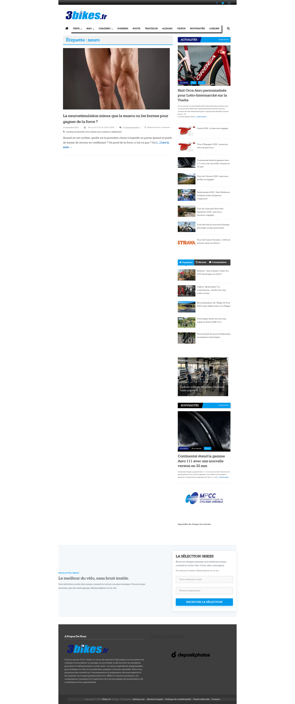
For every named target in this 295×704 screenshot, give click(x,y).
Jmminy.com (139, 699)
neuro (99, 132)
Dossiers (122, 28)
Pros (193, 83)
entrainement (79, 132)
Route (136, 28)
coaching (69, 132)
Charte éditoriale (201, 699)
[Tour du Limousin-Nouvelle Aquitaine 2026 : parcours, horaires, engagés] (186, 211)
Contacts (216, 699)
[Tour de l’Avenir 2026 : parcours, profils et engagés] (186, 178)
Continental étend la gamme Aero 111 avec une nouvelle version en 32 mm (213, 163)
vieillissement (116, 132)
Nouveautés (197, 28)
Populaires (187, 262)
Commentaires (219, 262)
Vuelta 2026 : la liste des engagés (212, 128)
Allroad (167, 28)
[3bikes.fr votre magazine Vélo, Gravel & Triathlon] (67, 28)
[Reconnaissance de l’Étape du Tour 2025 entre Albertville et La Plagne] (186, 306)
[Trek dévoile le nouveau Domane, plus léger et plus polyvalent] (186, 226)
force (88, 132)
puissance (106, 132)
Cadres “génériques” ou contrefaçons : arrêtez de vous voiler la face (211, 290)
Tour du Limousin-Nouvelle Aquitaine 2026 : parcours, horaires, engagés (210, 211)
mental (93, 132)
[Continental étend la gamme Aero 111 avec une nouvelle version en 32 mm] (186, 162)
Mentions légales (155, 699)
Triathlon (151, 28)
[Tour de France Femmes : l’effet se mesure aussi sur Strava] (186, 242)
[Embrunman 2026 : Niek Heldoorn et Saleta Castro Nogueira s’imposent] (186, 195)
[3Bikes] (88, 648)
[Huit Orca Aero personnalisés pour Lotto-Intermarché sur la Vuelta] (204, 65)
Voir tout (223, 39)
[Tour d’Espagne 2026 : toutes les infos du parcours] (186, 146)
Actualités (184, 83)
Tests (76, 28)
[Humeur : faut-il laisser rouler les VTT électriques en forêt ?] (186, 274)
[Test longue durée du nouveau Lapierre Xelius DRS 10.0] (186, 322)
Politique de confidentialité (178, 699)
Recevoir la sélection (204, 602)
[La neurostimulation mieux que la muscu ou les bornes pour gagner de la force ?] (116, 78)
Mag (89, 28)
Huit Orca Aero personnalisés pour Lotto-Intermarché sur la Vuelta (202, 95)
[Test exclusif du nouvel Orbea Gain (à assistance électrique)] (186, 338)
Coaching (104, 28)
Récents (202, 262)
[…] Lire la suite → (201, 117)
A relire (214, 28)
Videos (181, 28)
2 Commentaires (131, 127)
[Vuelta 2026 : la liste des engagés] (186, 130)
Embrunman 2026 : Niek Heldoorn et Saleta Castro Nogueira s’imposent (213, 195)
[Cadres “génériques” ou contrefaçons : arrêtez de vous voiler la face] (186, 290)
